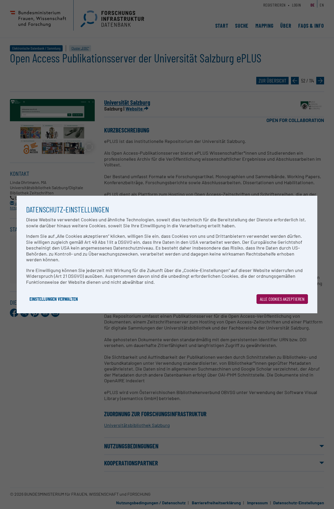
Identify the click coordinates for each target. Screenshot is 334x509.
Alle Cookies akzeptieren (282, 299)
